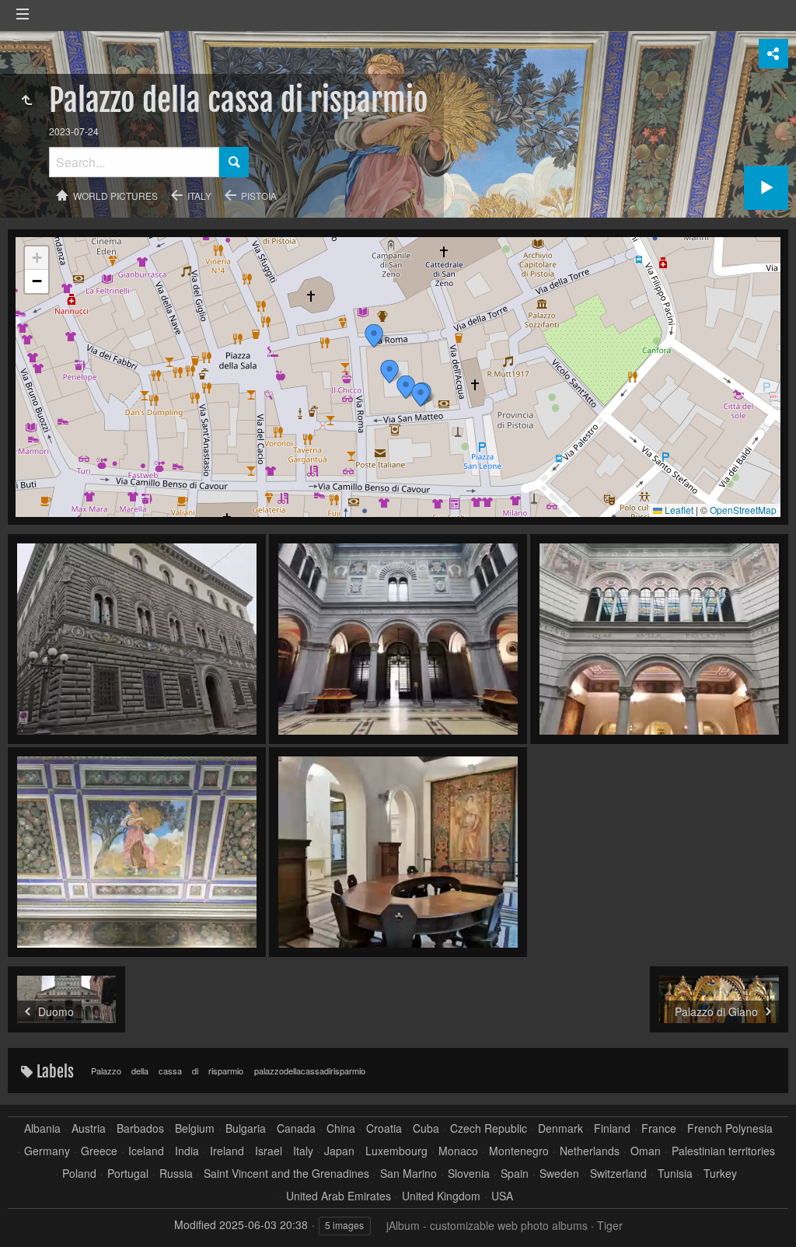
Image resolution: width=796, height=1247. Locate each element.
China (340, 1128)
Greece (99, 1151)
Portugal (127, 1173)
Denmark (560, 1128)
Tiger (610, 1225)
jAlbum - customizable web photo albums (487, 1225)
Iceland (146, 1151)
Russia (176, 1173)
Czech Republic (488, 1128)
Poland (79, 1173)
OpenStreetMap (743, 509)
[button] (374, 336)
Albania (42, 1128)
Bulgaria (245, 1128)
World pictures (115, 195)
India (187, 1151)
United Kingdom (441, 1196)
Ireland (227, 1151)
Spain (515, 1173)
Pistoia (259, 195)
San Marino (408, 1173)
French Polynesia (730, 1128)
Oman (645, 1151)
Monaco (458, 1151)
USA (502, 1196)
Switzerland (618, 1173)
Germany (47, 1151)
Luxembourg (396, 1151)
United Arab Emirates (338, 1196)
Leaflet (677, 509)
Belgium (195, 1128)
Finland (612, 1128)
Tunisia (675, 1173)
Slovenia (469, 1173)
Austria (89, 1128)
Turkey (720, 1173)
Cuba (426, 1128)
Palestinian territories (723, 1151)
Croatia (384, 1128)
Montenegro (519, 1151)
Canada (296, 1128)
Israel (268, 1151)
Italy (199, 195)
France (658, 1128)
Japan (339, 1151)
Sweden (559, 1173)
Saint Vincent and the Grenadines (286, 1173)
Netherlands (590, 1151)
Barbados (140, 1128)
